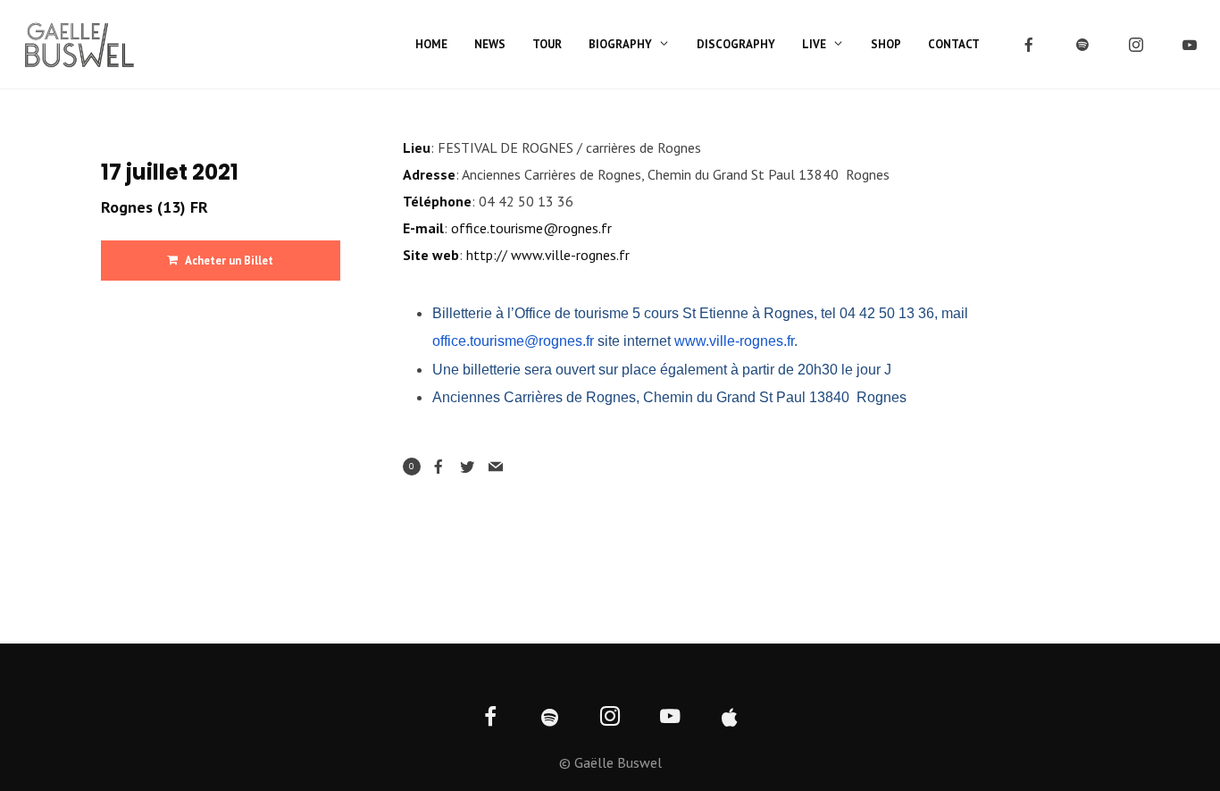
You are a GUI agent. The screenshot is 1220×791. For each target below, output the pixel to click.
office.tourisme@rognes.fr (531, 228)
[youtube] (1189, 44)
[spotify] (1082, 44)
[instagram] (1136, 44)
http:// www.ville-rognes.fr (548, 255)
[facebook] (1029, 44)
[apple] (730, 718)
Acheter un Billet (229, 260)
